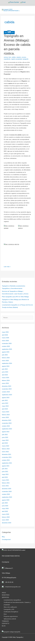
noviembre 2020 (7, 491)
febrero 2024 (6, 380)
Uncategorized (6, 539)
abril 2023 (5, 409)
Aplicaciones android (10, 619)
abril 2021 (5, 477)
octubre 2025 (6, 346)
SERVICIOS (5, 597)
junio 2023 (5, 403)
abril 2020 (5, 511)
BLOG (4, 626)
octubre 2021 (6, 460)
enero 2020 (5, 520)
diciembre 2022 (6, 420)
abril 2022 (5, 443)
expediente (7, 59)
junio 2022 (5, 437)
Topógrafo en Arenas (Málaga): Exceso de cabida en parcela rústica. (17, 44)
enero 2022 (5, 451)
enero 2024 (5, 383)
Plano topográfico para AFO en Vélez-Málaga (15, 296)
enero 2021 (5, 485)
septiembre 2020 (7, 497)
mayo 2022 (5, 440)
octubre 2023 (6, 392)
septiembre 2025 (7, 349)
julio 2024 (5, 369)
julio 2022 (5, 434)
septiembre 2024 (7, 363)
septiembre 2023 (7, 394)
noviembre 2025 (7, 343)
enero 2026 (5, 340)
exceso (24, 57)
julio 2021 (5, 468)
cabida (14, 57)
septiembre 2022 (7, 429)
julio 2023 (5, 400)
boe (10, 57)
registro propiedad (16, 59)
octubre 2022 (6, 426)
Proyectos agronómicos (11, 616)
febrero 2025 (6, 357)
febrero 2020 (6, 517)
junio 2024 (5, 372)
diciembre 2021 (6, 454)
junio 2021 (5, 471)
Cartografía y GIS (9, 609)
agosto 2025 (5, 352)
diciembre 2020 (6, 488)
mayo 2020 (5, 508)
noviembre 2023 (7, 389)
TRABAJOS (5, 621)
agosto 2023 (5, 397)
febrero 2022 (6, 448)
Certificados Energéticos (11, 611)
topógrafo (25, 59)
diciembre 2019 (6, 522)
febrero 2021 (6, 483)
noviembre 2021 (7, 457)
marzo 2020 (5, 514)
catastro (18, 57)
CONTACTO (5, 623)
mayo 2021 (5, 474)
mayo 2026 (5, 332)
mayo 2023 (5, 406)
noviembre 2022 (7, 423)
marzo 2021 (5, 480)
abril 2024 (5, 375)
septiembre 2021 (7, 463)
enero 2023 (5, 417)
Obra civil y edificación (10, 607)
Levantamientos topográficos (12, 600)
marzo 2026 (5, 337)
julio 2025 (5, 355)
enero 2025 (5, 360)
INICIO (4, 592)
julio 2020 (5, 503)
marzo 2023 (5, 412)
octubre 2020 (6, 494)
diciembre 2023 (6, 386)
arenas (6, 57)
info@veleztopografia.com (13, 586)
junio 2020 (5, 505)
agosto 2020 (5, 500)
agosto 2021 (5, 466)
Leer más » (7, 266)
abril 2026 (5, 335)
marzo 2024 (5, 377)
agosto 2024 (5, 366)
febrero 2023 (6, 414)
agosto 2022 (5, 431)
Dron (5, 614)
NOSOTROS (5, 595)
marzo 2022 (5, 446)
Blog (3, 536)
